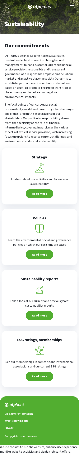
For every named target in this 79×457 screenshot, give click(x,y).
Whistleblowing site (16, 421)
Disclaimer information (19, 414)
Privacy (9, 428)
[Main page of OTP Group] (39, 7)
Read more (39, 194)
